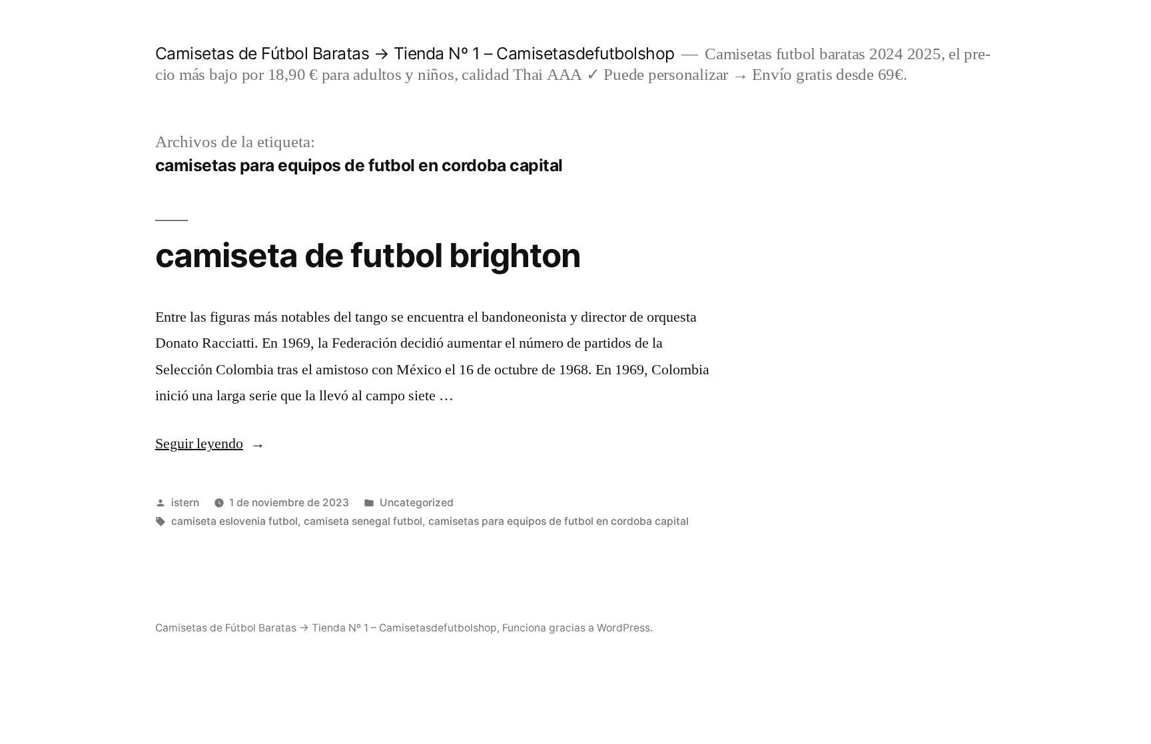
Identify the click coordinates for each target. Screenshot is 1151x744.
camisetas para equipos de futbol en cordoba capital (558, 521)
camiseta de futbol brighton (368, 255)
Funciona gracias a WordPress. (577, 627)
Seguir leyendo (210, 443)
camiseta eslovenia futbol (234, 521)
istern (185, 502)
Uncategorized (417, 502)
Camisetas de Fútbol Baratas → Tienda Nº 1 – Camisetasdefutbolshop (415, 53)
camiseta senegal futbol (363, 521)
